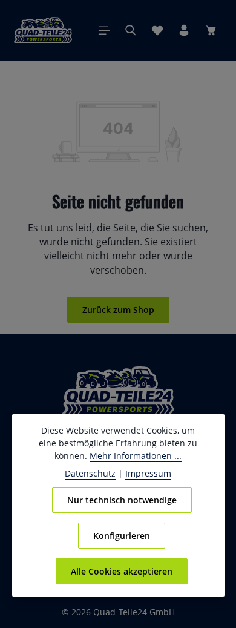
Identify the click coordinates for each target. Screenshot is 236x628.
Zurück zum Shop (118, 310)
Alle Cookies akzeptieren (121, 571)
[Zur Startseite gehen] (43, 30)
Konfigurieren (121, 535)
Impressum (148, 473)
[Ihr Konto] (184, 30)
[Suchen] (131, 30)
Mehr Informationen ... (136, 455)
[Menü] (104, 30)
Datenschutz (90, 473)
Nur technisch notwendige (122, 500)
